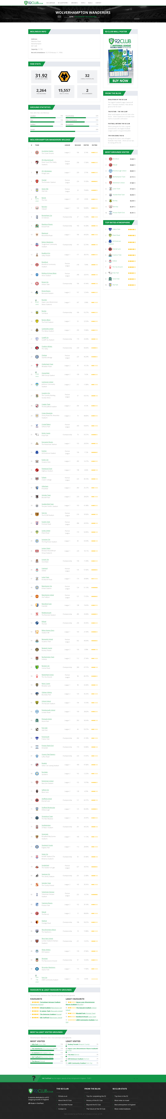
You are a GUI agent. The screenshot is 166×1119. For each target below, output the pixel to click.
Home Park (116, 279)
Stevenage (45, 834)
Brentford (45, 262)
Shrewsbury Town (47, 816)
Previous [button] (134, 1078)
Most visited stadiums (123, 1109)
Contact (98, 3)
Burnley (44, 311)
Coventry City (46, 393)
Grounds (74, 3)
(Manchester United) (51, 1017)
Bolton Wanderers (47, 242)
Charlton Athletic (47, 346)
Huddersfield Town (48, 504)
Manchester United (48, 595)
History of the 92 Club (94, 1100)
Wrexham (45, 958)
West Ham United (47, 938)
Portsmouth (45, 737)
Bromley (44, 300)
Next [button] (137, 1078)
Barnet (44, 198)
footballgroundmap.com (92, 1114)
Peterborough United (48, 710)
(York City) (80, 1063)
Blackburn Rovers (47, 224)
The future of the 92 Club (95, 1109)
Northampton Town (48, 657)
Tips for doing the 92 (116, 136)
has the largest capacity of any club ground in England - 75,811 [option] (66, 1078)
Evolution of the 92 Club (117, 99)
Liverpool (45, 568)
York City (44, 977)
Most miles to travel (122, 1100)
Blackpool (45, 233)
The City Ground (117, 267)
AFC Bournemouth (47, 160)
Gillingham (45, 486)
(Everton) (78, 1059)
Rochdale (45, 772)
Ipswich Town (46, 522)
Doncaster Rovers (47, 442)
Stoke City (45, 854)
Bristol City (45, 282)
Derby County (46, 433)
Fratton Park (116, 229)
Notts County (46, 683)
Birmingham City (47, 215)
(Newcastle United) (51, 1011)
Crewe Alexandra (47, 413)
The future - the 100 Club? (118, 111)
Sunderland (45, 865)
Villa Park (115, 285)
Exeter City (45, 460)
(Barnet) (73, 1055)
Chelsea (44, 355)
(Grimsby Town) (85, 1013)
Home (71, 17)
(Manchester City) (51, 1008)
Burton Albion (46, 320)
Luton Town (45, 577)
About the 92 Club (65, 1100)
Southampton (46, 825)
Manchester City (47, 586)
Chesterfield (45, 373)
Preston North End (48, 745)
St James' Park (116, 255)
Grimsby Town (46, 495)
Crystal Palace (46, 424)
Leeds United (46, 531)
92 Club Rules (50, 3)
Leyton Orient (46, 548)
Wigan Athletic (46, 950)
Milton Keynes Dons (48, 630)
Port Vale (44, 728)
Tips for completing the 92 (96, 1096)
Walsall (44, 912)
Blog (90, 3)
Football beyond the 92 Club (119, 124)
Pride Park (115, 273)
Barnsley (44, 207)
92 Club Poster (63, 3)
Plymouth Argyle (47, 719)
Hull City (44, 513)
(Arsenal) (50, 1014)
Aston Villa (45, 189)
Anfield (114, 261)
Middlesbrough (46, 613)
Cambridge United (47, 329)
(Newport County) (78, 1044)
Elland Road (116, 235)
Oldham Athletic (47, 692)
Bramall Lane (116, 249)
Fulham (44, 477)
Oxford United (46, 701)
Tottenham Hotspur (48, 892)
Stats (83, 3)
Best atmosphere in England (125, 1105)
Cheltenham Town (47, 364)
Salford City (45, 790)
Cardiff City (45, 337)
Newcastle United (47, 639)
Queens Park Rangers (48, 754)
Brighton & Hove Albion (49, 273)
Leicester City (46, 539)
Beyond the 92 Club (93, 1105)
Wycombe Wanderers (48, 967)
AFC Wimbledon (47, 171)
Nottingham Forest (48, 675)
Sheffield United (47, 799)
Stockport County (47, 845)
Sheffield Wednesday (48, 807)
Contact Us (62, 1109)
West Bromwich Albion (49, 930)
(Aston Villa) (38, 1044)
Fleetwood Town (47, 469)
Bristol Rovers (46, 291)
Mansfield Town (47, 604)
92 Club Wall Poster (65, 1105)
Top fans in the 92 (121, 1096)
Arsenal (44, 180)
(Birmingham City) (41, 1053)
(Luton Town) (86, 1017)
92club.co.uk (62, 1096)
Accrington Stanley (47, 151)
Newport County (47, 648)
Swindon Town (46, 883)
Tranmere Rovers (47, 903)
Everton (44, 451)
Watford (44, 921)
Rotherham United (47, 781)
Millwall (44, 621)
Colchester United (47, 382)
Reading (44, 763)
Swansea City (46, 874)
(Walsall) (38, 1061)
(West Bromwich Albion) (44, 1048)
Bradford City (46, 253)
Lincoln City (45, 559)
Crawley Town (46, 404)
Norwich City (45, 666)
